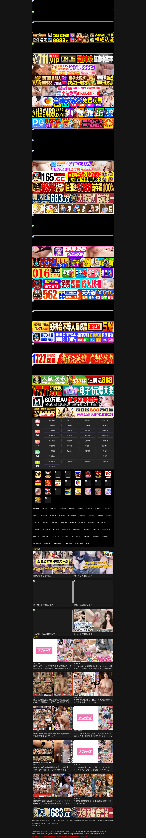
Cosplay (87, 425)
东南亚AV (105, 430)
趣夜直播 (73, 522)
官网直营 (63, 509)
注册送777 (98, 509)
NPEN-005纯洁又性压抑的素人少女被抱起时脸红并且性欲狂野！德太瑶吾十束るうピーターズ (93, 667)
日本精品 (69, 425)
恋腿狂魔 (105, 441)
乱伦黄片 (55, 522)
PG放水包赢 (72, 516)
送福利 (107, 509)
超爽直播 (92, 516)
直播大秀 (105, 536)
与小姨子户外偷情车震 (83, 576)
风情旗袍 (52, 446)
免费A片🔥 (57, 543)
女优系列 (69, 441)
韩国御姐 (69, 430)
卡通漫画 (52, 451)
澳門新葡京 (46, 529)
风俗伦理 (105, 461)
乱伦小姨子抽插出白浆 (83, 634)
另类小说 (52, 466)
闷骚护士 (105, 446)
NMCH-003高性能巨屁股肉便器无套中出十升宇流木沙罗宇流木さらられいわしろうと (51, 768)
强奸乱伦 (69, 420)
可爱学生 (87, 441)
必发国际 (91, 522)
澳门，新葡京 (75, 536)
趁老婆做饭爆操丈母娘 (42, 576)
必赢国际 (53, 516)
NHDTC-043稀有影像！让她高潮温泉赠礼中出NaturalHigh (93, 802)
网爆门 (105, 451)
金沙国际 (65, 536)
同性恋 (105, 456)
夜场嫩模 (82, 522)
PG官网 (44, 509)
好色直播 (36, 536)
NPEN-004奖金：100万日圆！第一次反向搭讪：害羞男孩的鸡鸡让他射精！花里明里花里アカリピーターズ (93, 769)
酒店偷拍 (109, 516)
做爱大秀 (96, 536)
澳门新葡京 (101, 522)
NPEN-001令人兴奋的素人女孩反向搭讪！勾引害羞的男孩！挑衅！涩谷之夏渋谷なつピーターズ (93, 735)
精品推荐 (52, 420)
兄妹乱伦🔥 (68, 543)
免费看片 (86, 536)
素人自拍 (105, 425)
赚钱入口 (89, 543)
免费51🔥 (96, 529)
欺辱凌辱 (52, 435)
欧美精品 (87, 420)
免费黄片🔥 (79, 543)
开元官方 (45, 536)
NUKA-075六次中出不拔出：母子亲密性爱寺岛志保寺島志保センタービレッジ (93, 701)
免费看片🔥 (66, 529)
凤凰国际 (62, 516)
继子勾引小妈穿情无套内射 (44, 605)
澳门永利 (72, 509)
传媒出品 (52, 456)
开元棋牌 (53, 509)
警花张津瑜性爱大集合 (83, 605)
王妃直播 (45, 522)
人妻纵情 (87, 461)
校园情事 (69, 461)
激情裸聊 (86, 529)
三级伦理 (52, 425)
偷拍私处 (64, 522)
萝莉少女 (105, 420)
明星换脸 (69, 446)
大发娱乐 (36, 529)
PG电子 (80, 509)
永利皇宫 (56, 529)
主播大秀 (36, 522)
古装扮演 (52, 441)
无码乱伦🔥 (106, 529)
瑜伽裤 (87, 446)
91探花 (69, 435)
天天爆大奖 (55, 536)
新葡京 (35, 516)
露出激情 (69, 451)
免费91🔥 (47, 543)
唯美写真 (87, 451)
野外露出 (105, 435)
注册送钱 (89, 509)
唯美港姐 (87, 430)
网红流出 (87, 435)
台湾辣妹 (52, 430)
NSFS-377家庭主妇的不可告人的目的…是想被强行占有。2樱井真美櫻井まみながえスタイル (52, 802)
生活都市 (52, 461)
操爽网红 (82, 516)
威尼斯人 (36, 509)
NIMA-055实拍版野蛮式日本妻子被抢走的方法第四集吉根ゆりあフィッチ (52, 734)
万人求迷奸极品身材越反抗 (44, 634)
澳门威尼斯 (37, 543)
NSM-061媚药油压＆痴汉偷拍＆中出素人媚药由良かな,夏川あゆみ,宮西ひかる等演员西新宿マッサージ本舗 (52, 702)
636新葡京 (76, 529)
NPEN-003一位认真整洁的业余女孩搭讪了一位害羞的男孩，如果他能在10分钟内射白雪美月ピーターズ (52, 668)
